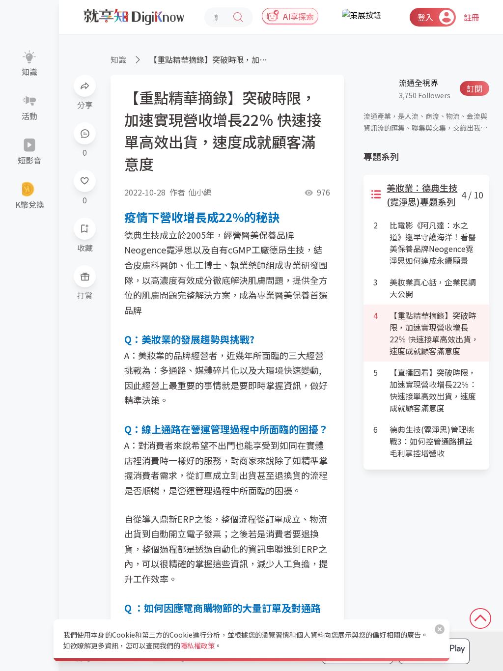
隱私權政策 (197, 645)
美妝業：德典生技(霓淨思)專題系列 (422, 194)
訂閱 (474, 88)
